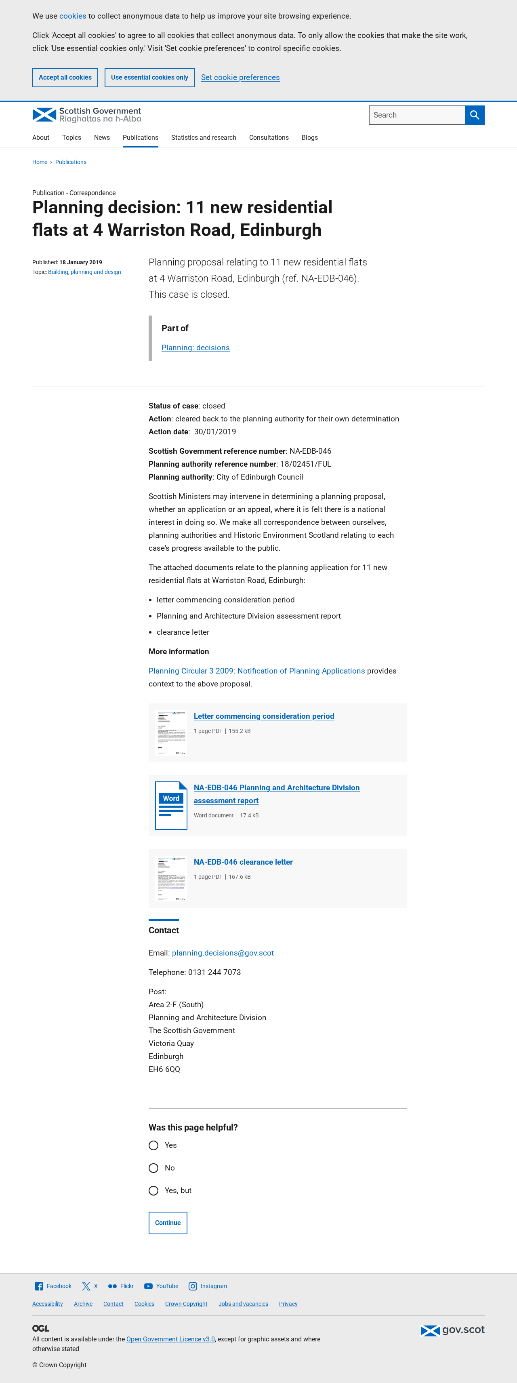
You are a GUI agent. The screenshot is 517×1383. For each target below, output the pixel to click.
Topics (71, 137)
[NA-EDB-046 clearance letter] (171, 878)
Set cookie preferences (240, 77)
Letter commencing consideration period (264, 716)
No (170, 1167)
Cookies (144, 1304)
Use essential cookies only (149, 77)
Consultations (269, 137)
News (102, 137)
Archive (83, 1304)
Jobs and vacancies (243, 1304)
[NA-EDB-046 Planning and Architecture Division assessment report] (171, 805)
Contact (113, 1304)
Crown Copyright (186, 1304)
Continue (168, 1223)
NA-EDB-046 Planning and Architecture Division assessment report (277, 794)
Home (39, 162)
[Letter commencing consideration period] (171, 733)
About (40, 137)
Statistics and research (203, 137)
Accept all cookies (65, 77)
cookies (72, 16)
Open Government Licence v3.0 (170, 1339)
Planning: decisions (196, 347)
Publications (140, 137)
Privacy (288, 1304)
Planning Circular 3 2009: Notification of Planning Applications (257, 671)
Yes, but (178, 1190)
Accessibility (47, 1304)
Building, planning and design (84, 272)
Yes (171, 1145)
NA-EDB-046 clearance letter (243, 862)
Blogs (310, 137)
